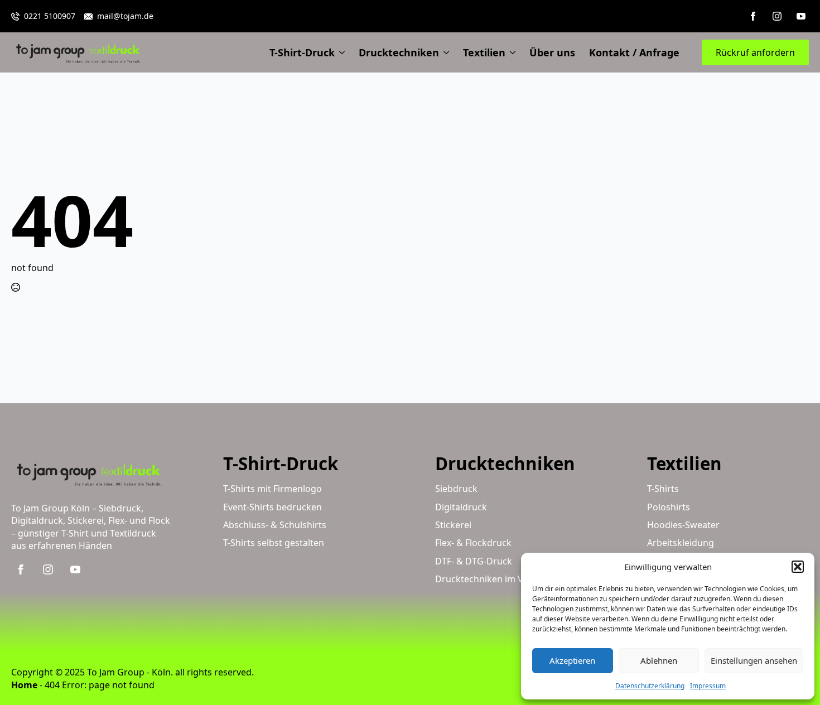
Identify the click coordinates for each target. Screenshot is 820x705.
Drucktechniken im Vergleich (496, 579)
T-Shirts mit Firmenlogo (272, 488)
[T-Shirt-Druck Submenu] (340, 52)
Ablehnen (658, 660)
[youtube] (801, 16)
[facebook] (753, 16)
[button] (797, 566)
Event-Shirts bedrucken (272, 507)
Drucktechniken (399, 52)
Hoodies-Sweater (683, 525)
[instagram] (777, 16)
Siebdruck (456, 488)
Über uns (552, 52)
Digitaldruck (461, 507)
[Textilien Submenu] (510, 52)
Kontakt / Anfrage (634, 52)
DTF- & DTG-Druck (473, 561)
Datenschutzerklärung (649, 685)
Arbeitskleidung (680, 543)
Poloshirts (668, 507)
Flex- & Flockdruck (473, 543)
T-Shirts (663, 488)
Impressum (708, 685)
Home (24, 685)
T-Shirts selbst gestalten (273, 543)
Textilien (484, 52)
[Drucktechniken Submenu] (444, 52)
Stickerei (453, 525)
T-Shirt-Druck (302, 52)
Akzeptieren (572, 660)
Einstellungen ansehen (754, 660)
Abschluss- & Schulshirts (274, 525)
